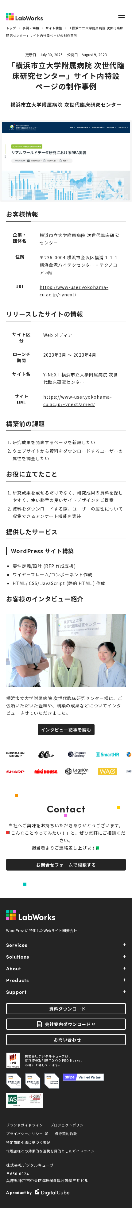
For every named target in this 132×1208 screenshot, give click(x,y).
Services (16, 944)
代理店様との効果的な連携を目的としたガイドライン (50, 1150)
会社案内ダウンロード (68, 1024)
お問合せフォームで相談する (66, 865)
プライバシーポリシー (24, 1133)
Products (17, 980)
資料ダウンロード (67, 1009)
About (13, 968)
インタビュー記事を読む (66, 730)
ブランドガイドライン (24, 1124)
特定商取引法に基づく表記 (28, 1142)
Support (16, 991)
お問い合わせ (67, 1039)
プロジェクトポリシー (68, 1124)
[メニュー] (121, 16)
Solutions (17, 956)
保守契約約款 (66, 1133)
